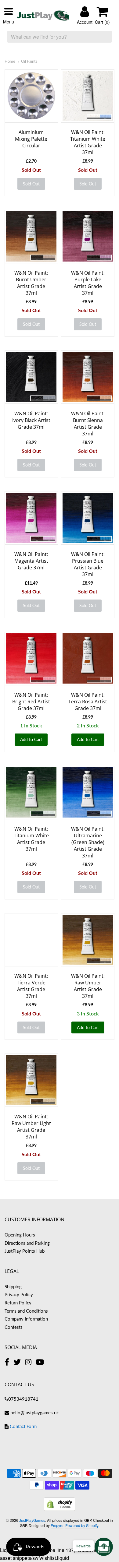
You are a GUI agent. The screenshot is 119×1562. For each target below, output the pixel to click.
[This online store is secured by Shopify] (59, 1508)
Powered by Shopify (81, 1525)
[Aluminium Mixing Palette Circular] (31, 96)
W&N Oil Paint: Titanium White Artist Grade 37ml (87, 142)
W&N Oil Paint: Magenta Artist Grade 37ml (31, 561)
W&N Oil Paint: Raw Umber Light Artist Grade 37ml (31, 1126)
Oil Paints (29, 61)
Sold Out (31, 183)
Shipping (13, 1286)
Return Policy (18, 1302)
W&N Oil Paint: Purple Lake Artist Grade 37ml (88, 282)
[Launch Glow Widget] (104, 1547)
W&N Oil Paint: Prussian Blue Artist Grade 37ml (88, 564)
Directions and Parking (27, 1243)
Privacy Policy (19, 1294)
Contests (14, 1327)
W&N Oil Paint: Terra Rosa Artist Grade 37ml (87, 701)
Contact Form (23, 1426)
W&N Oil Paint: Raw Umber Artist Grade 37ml (88, 986)
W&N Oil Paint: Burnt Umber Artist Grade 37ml (31, 282)
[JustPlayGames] (43, 15)
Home (10, 61)
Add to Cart (31, 739)
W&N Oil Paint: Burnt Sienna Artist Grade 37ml (88, 423)
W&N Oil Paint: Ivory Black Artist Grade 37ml (31, 420)
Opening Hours (20, 1234)
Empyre (57, 1525)
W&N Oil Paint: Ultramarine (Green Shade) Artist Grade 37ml (88, 842)
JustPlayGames (32, 1520)
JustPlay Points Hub (25, 1251)
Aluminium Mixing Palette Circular (31, 139)
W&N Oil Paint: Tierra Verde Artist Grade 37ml (31, 986)
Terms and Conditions (26, 1311)
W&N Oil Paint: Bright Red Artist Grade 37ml (31, 701)
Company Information (26, 1318)
